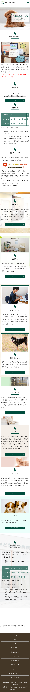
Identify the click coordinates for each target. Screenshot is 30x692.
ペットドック (15, 660)
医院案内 (15, 639)
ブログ (15, 669)
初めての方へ (15, 652)
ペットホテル (15, 656)
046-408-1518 (16, 561)
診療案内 (15, 643)
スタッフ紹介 (15, 648)
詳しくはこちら (15, 224)
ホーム (15, 635)
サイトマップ (15, 677)
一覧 (15, 100)
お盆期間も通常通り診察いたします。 (15, 96)
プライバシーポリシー (15, 673)
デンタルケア (15, 665)
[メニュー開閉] (28, 2)
